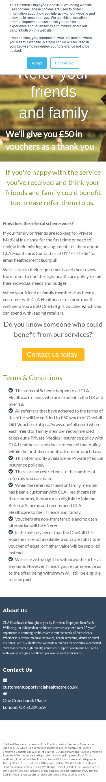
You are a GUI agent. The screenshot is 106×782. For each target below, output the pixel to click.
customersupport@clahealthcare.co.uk (40, 686)
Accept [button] (37, 63)
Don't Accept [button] (64, 63)
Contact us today (53, 354)
